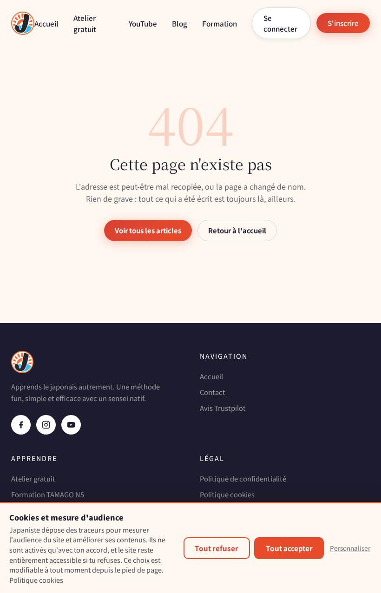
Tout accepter (289, 548)
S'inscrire (343, 23)
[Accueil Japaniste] (22, 23)
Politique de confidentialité (243, 478)
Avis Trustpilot (223, 408)
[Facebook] (21, 425)
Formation (219, 23)
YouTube (143, 23)
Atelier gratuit (33, 478)
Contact (212, 392)
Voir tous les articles (148, 230)
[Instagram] (46, 425)
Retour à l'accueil (237, 230)
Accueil (46, 23)
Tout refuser (216, 548)
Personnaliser (350, 548)
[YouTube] (71, 425)
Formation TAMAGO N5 (47, 494)
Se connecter (280, 23)
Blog (179, 23)
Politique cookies (227, 494)
